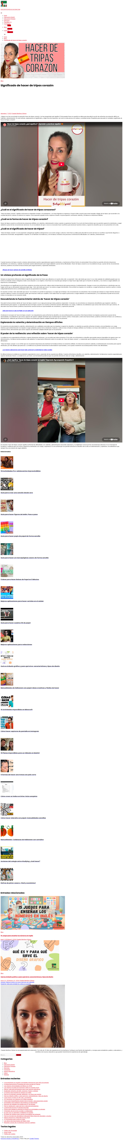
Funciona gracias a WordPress (10, 1138)
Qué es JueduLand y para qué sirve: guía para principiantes (21, 1106)
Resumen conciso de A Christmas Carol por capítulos (19, 1122)
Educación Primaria (9, 19)
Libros (9, 25)
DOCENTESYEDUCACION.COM (10, 9)
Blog (5, 27)
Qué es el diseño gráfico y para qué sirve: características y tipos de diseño (27, 977)
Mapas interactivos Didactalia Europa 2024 (17, 1117)
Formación (7, 24)
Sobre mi (6, 30)
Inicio (5, 15)
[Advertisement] (51, 101)
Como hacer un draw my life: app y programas (17, 1097)
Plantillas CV (8, 22)
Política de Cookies (9, 1134)
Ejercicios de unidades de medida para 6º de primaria (19, 1104)
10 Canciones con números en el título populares (18, 1099)
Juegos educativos (9, 1071)
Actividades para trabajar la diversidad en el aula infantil (20, 1102)
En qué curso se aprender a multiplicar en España (18, 1112)
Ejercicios (7, 20)
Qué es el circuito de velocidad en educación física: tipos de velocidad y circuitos (27, 1116)
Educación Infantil (9, 17)
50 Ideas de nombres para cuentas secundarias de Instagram (22, 1114)
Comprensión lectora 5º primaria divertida (16, 1107)
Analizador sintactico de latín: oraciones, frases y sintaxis (21, 1091)
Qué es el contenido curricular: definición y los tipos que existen (22, 1094)
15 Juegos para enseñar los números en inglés (17, 936)
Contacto (10, 32)
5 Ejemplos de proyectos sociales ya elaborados (18, 1111)
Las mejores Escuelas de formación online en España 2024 (21, 1087)
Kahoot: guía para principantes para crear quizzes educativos (22, 1089)
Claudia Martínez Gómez (19, 113)
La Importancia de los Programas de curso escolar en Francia (22, 1084)
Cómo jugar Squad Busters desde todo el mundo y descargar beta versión (26, 1101)
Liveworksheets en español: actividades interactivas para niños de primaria (26, 1082)
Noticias (9, 29)
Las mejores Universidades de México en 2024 (18, 1086)
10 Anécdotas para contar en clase (14, 1119)
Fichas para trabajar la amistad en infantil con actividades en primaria (24, 1109)
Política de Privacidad (10, 1130)
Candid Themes (34, 1138)
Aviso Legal (7, 1132)
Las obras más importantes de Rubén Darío (17, 1121)
